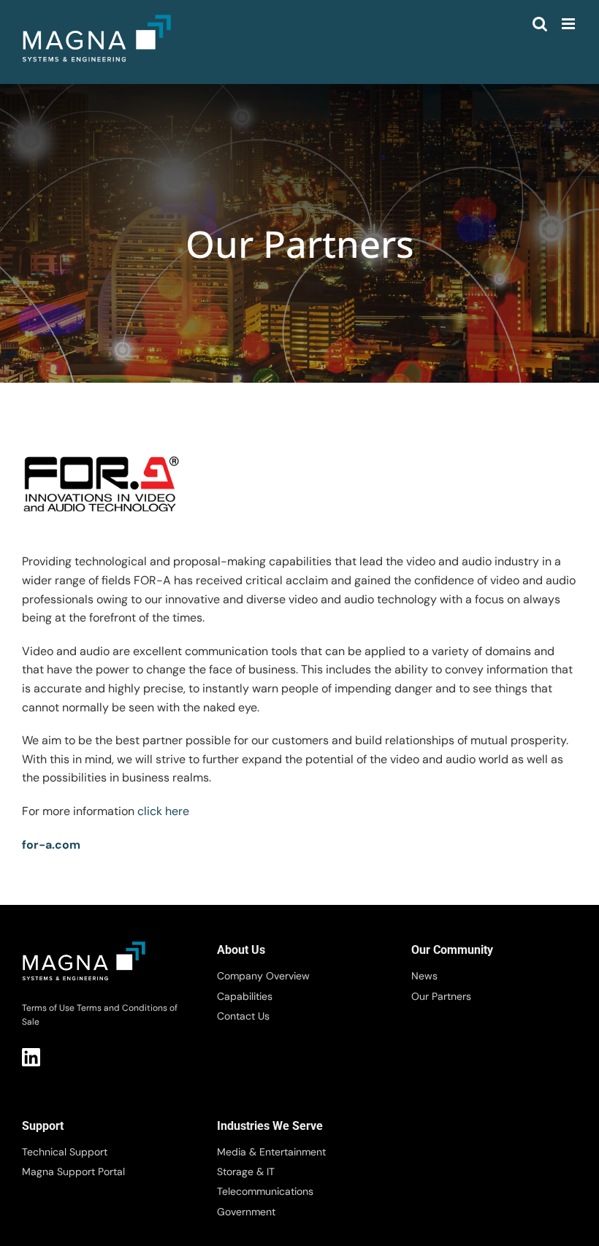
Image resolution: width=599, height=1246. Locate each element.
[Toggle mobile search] (540, 23)
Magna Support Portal (73, 1171)
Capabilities (244, 996)
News (424, 975)
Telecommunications (265, 1191)
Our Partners (441, 996)
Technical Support (64, 1151)
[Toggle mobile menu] (569, 23)
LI (31, 1057)
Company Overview (263, 975)
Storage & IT (246, 1171)
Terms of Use (48, 1008)
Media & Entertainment (271, 1151)
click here (163, 811)
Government (246, 1211)
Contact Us (243, 1016)
